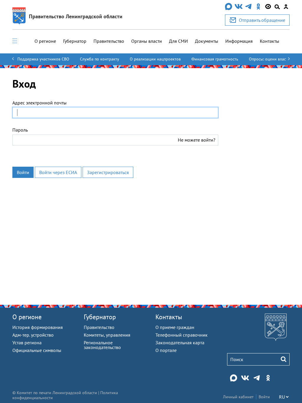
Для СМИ (178, 41)
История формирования (37, 327)
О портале (166, 350)
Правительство (108, 41)
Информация (239, 41)
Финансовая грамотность (214, 59)
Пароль (20, 130)
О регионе (45, 41)
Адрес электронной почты (39, 103)
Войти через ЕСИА (58, 172)
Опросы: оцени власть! (270, 59)
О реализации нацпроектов (155, 59)
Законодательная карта (179, 342)
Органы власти (146, 41)
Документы (206, 41)
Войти (23, 172)
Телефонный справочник (181, 335)
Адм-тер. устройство (33, 335)
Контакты (269, 41)
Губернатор (74, 41)
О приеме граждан (174, 327)
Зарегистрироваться (108, 172)
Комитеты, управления (107, 335)
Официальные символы (36, 350)
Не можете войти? (196, 140)
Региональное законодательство (102, 345)
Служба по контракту (99, 59)
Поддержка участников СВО (43, 59)
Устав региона (27, 342)
